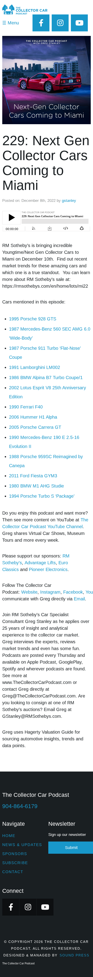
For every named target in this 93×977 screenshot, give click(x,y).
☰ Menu (10, 22)
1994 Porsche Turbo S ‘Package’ (41, 496)
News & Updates (22, 845)
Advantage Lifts (40, 562)
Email (79, 598)
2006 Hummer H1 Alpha (33, 417)
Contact (12, 872)
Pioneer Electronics (48, 569)
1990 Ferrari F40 (26, 406)
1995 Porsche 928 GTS (32, 318)
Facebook (73, 592)
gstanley (69, 200)
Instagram (50, 592)
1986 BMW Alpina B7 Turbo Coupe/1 (46, 377)
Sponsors (14, 854)
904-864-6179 (19, 806)
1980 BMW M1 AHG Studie (36, 485)
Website (29, 592)
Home (8, 836)
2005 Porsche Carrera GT (35, 427)
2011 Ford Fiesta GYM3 (33, 475)
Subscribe (15, 863)
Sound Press (74, 955)
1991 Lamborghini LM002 (34, 367)
